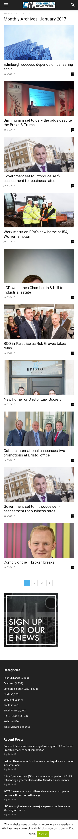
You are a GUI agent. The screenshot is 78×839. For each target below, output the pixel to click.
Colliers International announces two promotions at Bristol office (34, 452)
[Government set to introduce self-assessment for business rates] (39, 154)
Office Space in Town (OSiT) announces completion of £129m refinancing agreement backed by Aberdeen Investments (39, 778)
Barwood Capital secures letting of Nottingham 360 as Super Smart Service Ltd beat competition (38, 748)
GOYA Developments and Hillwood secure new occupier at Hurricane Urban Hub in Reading (37, 793)
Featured (9, 683)
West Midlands (12, 726)
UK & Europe (11, 716)
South (7, 705)
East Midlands (12, 678)
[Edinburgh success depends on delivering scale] (39, 42)
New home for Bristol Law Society (32, 399)
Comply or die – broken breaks (29, 562)
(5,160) (16, 678)
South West (10, 710)
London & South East (16, 688)
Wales (7, 721)
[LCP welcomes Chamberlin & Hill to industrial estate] (39, 266)
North (7, 694)
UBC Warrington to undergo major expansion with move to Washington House (37, 808)
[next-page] (49, 583)
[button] (6, 5)
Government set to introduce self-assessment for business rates (32, 178)
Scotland (9, 699)
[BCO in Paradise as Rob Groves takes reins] (39, 321)
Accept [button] (43, 833)
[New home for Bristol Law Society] (39, 377)
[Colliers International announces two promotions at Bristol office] (39, 429)
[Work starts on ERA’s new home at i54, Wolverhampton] (39, 210)
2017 (16, 13)
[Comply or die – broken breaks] (39, 540)
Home (7, 13)
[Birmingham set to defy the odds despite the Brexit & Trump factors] (39, 98)
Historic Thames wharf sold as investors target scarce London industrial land (39, 763)
